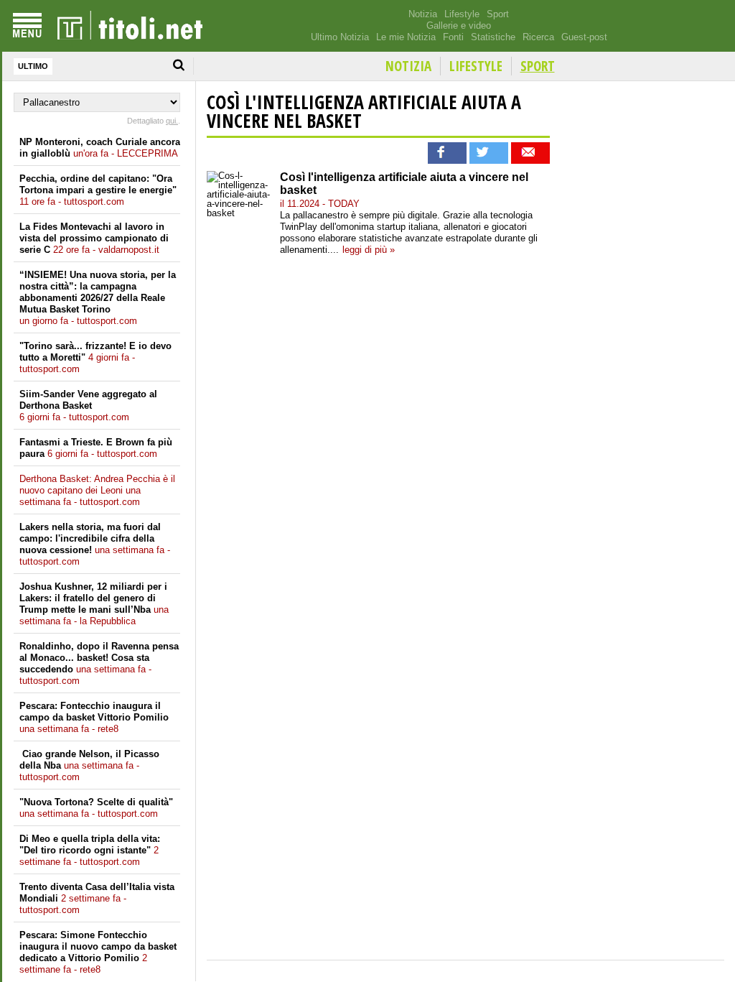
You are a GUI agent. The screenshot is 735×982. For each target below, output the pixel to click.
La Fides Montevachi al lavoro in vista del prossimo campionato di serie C (94, 238)
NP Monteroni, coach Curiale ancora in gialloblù (99, 147)
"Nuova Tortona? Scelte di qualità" (96, 808)
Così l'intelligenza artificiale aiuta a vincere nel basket (364, 111)
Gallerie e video (458, 25)
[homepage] (130, 26)
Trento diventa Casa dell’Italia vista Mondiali (96, 898)
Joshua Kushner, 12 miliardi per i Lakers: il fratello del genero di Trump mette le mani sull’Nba (94, 603)
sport (537, 66)
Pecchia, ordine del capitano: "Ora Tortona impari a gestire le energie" (98, 190)
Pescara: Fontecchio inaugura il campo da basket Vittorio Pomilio (94, 717)
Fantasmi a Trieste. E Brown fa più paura (95, 448)
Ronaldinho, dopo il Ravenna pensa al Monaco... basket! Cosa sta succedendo (99, 663)
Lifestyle (461, 14)
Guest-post (584, 37)
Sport (498, 14)
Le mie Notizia (406, 37)
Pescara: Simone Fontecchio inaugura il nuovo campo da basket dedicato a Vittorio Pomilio (98, 952)
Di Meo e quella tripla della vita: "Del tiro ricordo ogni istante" (89, 850)
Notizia (422, 14)
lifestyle (475, 66)
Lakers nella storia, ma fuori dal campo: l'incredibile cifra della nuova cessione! (94, 544)
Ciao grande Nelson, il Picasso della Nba (89, 765)
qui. (172, 120)
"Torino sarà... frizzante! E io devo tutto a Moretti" (95, 357)
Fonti (453, 37)
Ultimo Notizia (340, 37)
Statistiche (493, 37)
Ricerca (538, 37)
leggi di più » (368, 249)
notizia (408, 66)
